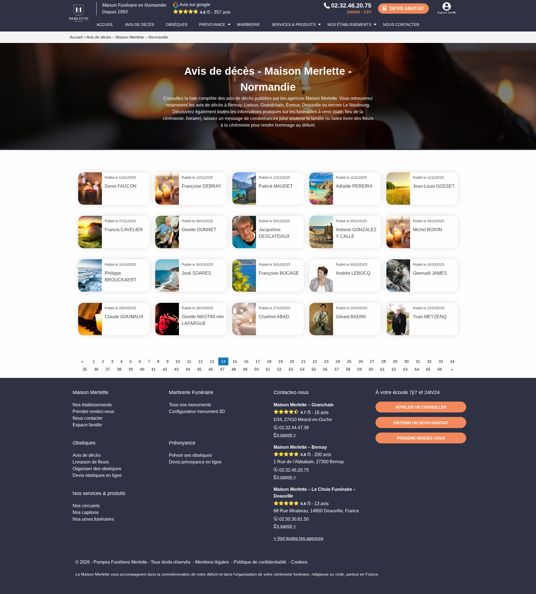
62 (394, 369)
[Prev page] (83, 361)
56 (325, 369)
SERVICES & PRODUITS (294, 24)
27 (372, 361)
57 (336, 369)
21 (303, 361)
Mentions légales (212, 562)
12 (200, 361)
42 (165, 369)
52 (279, 369)
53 (291, 369)
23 (326, 361)
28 (383, 361)
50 (256, 369)
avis (321, 412)
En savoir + (285, 435)
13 (212, 361)
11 (189, 361)
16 (246, 361)
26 (360, 361)
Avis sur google (205, 8)
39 (130, 369)
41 (153, 369)
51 (268, 369)
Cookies (299, 562)
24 (338, 361)
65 (428, 369)
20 (292, 361)
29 (395, 361)
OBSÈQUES (176, 24)
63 (405, 369)
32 (429, 361)
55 (314, 369)
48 (233, 369)
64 (417, 369)
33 (441, 361)
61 (382, 369)
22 (315, 361)
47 (222, 369)
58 (348, 369)
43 (176, 369)
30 (406, 361)
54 (302, 369)
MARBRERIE (248, 24)
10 (178, 361)
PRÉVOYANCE (212, 24)
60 (371, 369)
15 (235, 361)
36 (96, 369)
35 (85, 369)
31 (418, 361)
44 (188, 369)
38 (119, 369)
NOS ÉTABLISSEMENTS (349, 24)
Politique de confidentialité (260, 562)
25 (349, 361)
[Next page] (451, 369)
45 (199, 369)
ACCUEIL (105, 24)
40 (142, 369)
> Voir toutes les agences (298, 538)
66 (439, 369)
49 (245, 369)
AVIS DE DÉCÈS (139, 24)
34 (452, 361)
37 (108, 369)
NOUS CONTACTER (401, 24)
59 (359, 369)
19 (280, 361)
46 (211, 369)
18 (269, 361)
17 (257, 361)
